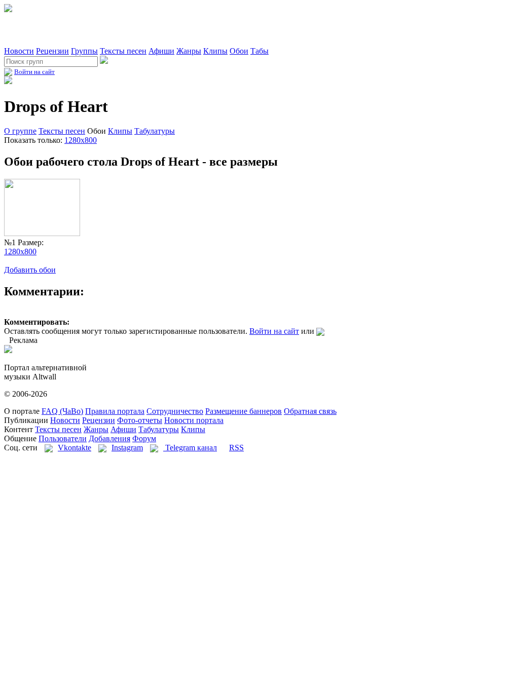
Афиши (161, 51)
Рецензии (52, 51)
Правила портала (114, 411)
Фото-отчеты (139, 420)
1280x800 (80, 140)
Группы (84, 51)
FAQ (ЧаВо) (62, 411)
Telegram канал (190, 447)
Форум (144, 438)
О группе (20, 131)
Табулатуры (154, 131)
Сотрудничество (174, 411)
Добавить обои (30, 269)
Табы (259, 51)
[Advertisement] (122, 29)
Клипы (215, 51)
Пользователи (63, 438)
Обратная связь (310, 411)
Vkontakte (74, 447)
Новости (19, 51)
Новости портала (194, 420)
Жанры (188, 51)
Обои (239, 51)
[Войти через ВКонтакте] (320, 331)
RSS (236, 447)
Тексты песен (123, 51)
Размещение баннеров (243, 411)
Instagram (127, 447)
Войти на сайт (34, 71)
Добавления (109, 438)
